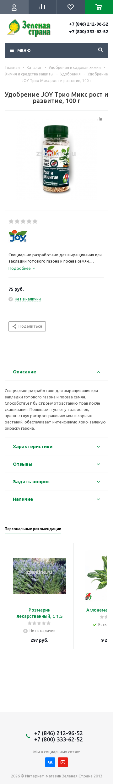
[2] (17, 221)
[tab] (21, 268)
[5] (35, 221)
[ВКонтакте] (50, 762)
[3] (23, 221)
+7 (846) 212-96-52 (88, 24)
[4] (29, 221)
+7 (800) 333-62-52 (88, 31)
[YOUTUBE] (63, 762)
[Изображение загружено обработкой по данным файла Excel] (56, 159)
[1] (11, 221)
